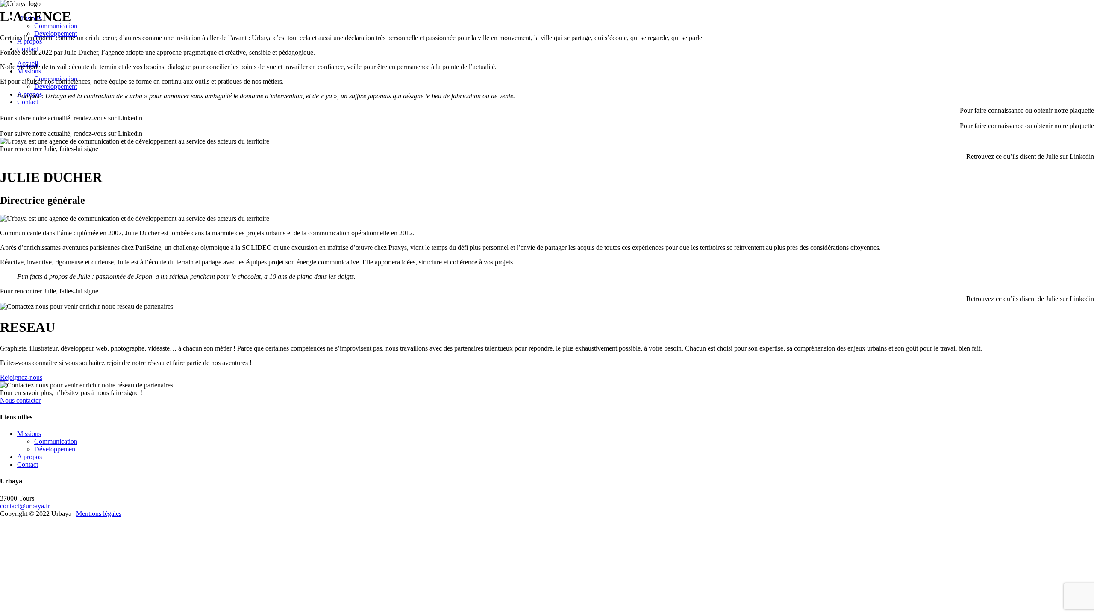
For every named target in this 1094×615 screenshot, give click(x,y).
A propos (29, 456)
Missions (29, 433)
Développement (55, 449)
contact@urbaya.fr (25, 506)
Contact (27, 464)
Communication (55, 441)
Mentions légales (98, 513)
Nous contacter (20, 400)
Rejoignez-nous (21, 377)
